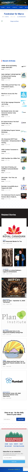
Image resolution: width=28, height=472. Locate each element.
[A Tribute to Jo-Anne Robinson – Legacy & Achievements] (14, 257)
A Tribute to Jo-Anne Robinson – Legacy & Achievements (12, 271)
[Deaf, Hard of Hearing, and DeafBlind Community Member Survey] (24, 168)
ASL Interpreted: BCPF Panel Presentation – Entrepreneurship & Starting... (11, 140)
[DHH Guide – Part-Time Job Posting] (24, 179)
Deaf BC (7, 16)
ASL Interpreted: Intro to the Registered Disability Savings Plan (13, 331)
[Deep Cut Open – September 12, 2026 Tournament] (14, 288)
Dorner (2, 69)
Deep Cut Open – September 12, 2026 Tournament (14, 301)
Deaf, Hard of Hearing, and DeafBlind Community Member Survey (9, 168)
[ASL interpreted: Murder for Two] (14, 228)
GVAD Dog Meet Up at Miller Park (10, 158)
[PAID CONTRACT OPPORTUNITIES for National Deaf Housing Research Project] (24, 75)
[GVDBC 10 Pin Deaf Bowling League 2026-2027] (24, 67)
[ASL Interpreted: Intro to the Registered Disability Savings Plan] (14, 318)
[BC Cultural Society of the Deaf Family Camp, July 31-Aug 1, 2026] (24, 123)
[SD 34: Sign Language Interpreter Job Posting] (24, 103)
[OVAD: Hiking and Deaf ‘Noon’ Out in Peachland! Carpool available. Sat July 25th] (24, 86)
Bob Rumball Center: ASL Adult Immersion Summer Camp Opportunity (9, 112)
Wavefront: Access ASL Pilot (9, 93)
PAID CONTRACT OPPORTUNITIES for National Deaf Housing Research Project (11, 76)
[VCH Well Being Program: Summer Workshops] (24, 131)
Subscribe (21, 419)
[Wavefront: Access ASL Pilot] (24, 95)
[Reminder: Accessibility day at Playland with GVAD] (24, 187)
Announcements (6, 299)
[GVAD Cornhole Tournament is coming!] (24, 151)
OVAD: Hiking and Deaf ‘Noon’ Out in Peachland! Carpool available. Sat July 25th (14, 363)
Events (24, 16)
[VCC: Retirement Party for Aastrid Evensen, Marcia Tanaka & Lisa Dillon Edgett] (24, 196)
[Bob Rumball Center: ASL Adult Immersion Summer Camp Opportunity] (24, 112)
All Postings (20, 16)
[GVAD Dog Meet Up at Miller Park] (24, 159)
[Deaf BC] (3, 16)
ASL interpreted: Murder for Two (12, 241)
